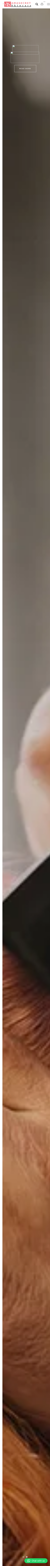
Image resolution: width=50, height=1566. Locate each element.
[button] (36, 1560)
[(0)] (42, 4)
